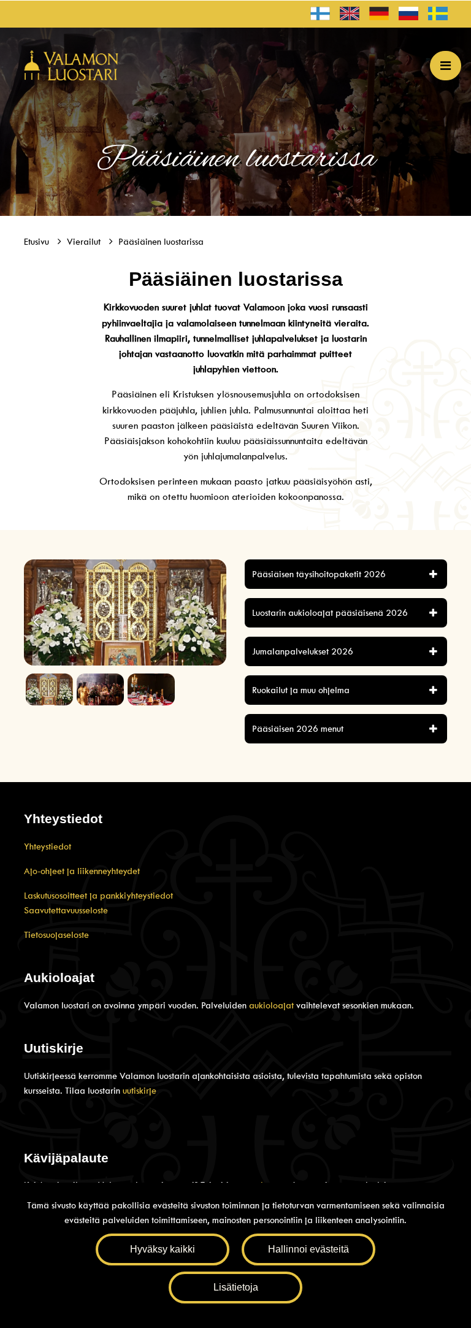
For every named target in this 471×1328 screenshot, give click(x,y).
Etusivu (38, 242)
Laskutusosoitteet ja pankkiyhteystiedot (98, 895)
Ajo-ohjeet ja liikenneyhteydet (82, 871)
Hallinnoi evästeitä (308, 1249)
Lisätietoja (235, 1287)
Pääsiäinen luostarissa (161, 242)
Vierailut (85, 242)
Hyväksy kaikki (162, 1249)
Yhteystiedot (47, 846)
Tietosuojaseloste (56, 935)
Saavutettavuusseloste (66, 910)
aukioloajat (272, 1005)
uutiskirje (139, 1090)
